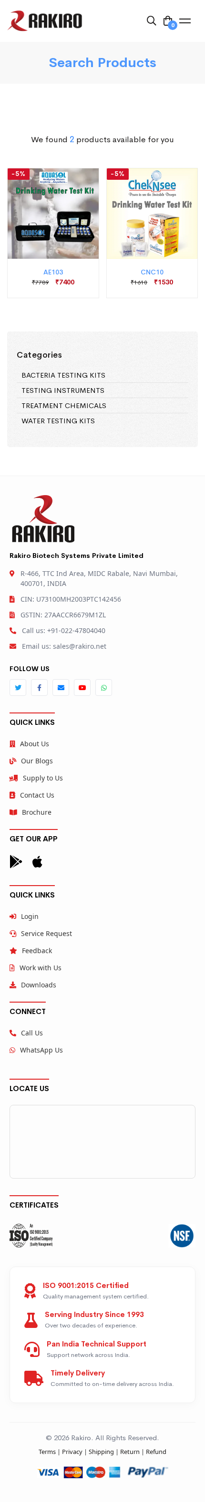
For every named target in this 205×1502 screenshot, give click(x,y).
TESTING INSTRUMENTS (62, 390)
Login (30, 916)
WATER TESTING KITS (58, 420)
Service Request (46, 933)
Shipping (101, 1451)
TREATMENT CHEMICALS (63, 405)
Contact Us (37, 795)
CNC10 (152, 272)
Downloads (38, 984)
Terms (47, 1451)
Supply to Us (43, 777)
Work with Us (41, 967)
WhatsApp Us (41, 1049)
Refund (156, 1451)
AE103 (53, 272)
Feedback (37, 950)
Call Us (32, 1032)
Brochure (36, 812)
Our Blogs (37, 760)
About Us (34, 743)
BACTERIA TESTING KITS (63, 375)
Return (130, 1451)
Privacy (72, 1451)
